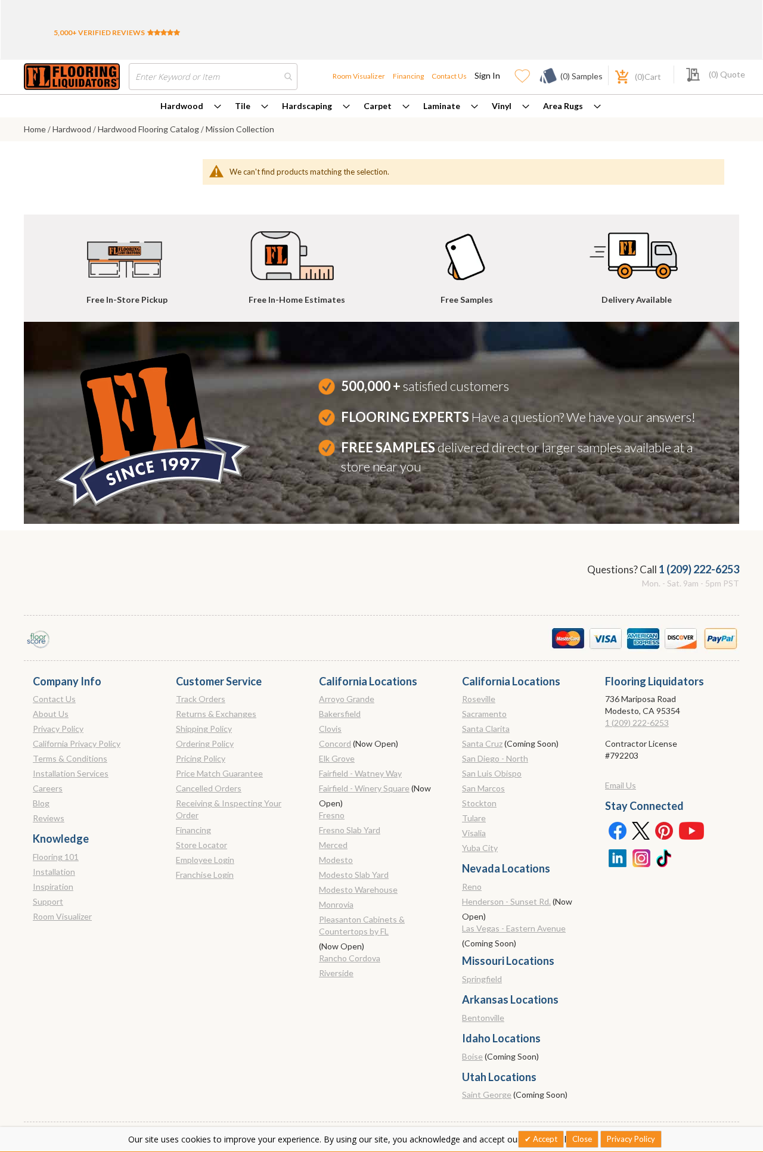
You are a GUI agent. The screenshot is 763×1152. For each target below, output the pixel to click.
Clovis (330, 729)
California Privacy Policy (76, 743)
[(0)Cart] (615, 75)
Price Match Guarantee (219, 773)
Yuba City (480, 848)
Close (582, 1139)
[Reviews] (163, 32)
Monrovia (336, 904)
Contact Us (449, 76)
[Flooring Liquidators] (72, 76)
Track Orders (200, 699)
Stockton (479, 803)
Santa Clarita (486, 729)
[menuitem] (190, 106)
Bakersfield (340, 714)
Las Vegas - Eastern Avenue (514, 928)
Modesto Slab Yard (354, 875)
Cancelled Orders (208, 788)
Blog (41, 803)
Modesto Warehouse (358, 889)
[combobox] (213, 76)
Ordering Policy (205, 743)
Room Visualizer (359, 76)
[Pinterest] (665, 830)
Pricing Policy (200, 758)
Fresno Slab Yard (349, 830)
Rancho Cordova (349, 958)
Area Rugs (563, 106)
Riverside (336, 973)
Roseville (478, 699)
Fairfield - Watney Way (360, 773)
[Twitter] (641, 830)
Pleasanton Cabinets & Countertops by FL (362, 925)
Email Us (620, 785)
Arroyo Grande (346, 699)
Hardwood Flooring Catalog (149, 129)
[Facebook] (617, 830)
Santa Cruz (482, 743)
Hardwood (181, 106)
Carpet (378, 106)
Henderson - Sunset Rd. (506, 901)
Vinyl (501, 106)
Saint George (486, 1094)
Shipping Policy (204, 729)
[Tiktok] (665, 857)
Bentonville (483, 1018)
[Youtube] (691, 830)
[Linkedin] (617, 857)
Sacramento (484, 714)
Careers (48, 788)
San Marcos (483, 788)
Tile (242, 106)
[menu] (381, 106)
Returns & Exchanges (216, 714)
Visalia (474, 833)
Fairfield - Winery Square (364, 788)
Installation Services (70, 773)
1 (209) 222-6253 (699, 569)
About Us (51, 714)
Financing (408, 76)
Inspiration (53, 886)
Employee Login (205, 860)
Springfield (482, 979)
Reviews (48, 818)
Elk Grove (337, 758)
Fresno (332, 815)
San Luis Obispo (492, 773)
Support (48, 901)
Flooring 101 (56, 857)
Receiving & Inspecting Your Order (228, 809)
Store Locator (201, 845)
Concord (335, 743)
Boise (472, 1056)
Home (36, 129)
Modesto (336, 860)
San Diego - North (495, 758)
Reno (472, 886)
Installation (54, 872)
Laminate (441, 106)
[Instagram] (641, 857)
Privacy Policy (58, 729)
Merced (333, 845)
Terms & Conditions (70, 758)
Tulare (474, 818)
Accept (544, 1139)
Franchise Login (205, 875)
